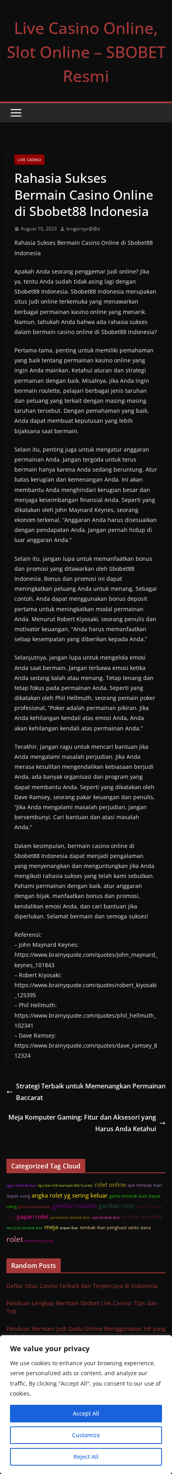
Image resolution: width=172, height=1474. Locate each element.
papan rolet (32, 1216)
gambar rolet (116, 1206)
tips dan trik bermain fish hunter (65, 1185)
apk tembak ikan (106, 1217)
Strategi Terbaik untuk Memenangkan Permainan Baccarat (91, 1092)
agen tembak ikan (21, 1185)
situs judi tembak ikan (24, 1227)
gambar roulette (74, 1206)
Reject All (86, 1456)
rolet (14, 1239)
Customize (86, 1435)
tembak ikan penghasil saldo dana (115, 1227)
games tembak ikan (34, 1206)
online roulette (142, 1216)
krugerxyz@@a (83, 228)
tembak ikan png (39, 1240)
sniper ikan (69, 1227)
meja (51, 1227)
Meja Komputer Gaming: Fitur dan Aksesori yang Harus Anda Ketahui (82, 1123)
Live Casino (29, 159)
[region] (86, 1404)
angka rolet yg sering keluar (70, 1195)
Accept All (86, 1413)
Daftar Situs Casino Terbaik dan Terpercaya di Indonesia (82, 1286)
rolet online (110, 1184)
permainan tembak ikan (70, 1217)
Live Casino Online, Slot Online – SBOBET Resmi (86, 52)
